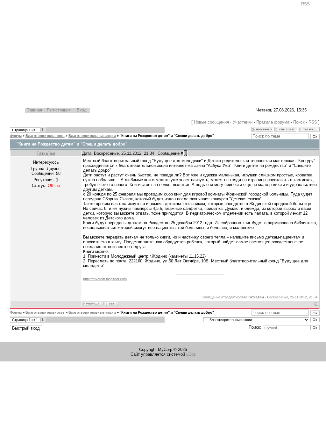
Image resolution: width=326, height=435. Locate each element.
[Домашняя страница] (111, 303)
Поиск (299, 122)
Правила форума (272, 122)
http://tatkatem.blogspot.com (105, 279)
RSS (305, 4)
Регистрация (59, 110)
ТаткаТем (46, 153)
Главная (34, 110)
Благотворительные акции (92, 136)
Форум (16, 136)
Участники (242, 122)
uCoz (191, 354)
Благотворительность (45, 136)
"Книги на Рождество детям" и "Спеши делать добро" (167, 136)
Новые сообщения (211, 122)
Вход (82, 110)
